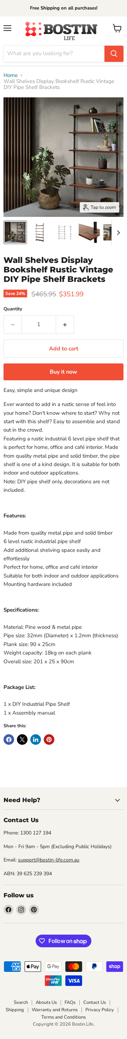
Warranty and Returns (55, 1010)
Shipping (15, 1010)
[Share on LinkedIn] (35, 739)
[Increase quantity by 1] (65, 324)
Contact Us (94, 1002)
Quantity (13, 309)
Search (21, 1002)
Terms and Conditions (63, 1017)
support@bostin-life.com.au (48, 860)
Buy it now (63, 372)
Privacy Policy (99, 1010)
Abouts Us (46, 1002)
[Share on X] (22, 739)
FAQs (70, 1002)
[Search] (113, 54)
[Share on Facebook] (9, 739)
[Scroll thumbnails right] (117, 233)
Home (11, 75)
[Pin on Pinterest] (49, 739)
